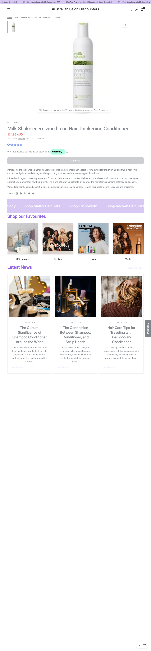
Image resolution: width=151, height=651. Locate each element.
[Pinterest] (25, 193)
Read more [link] (17, 367)
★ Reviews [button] (148, 328)
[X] (21, 193)
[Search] (130, 9)
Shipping (21, 139)
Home (9, 17)
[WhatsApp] (29, 193)
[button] (59, 623)
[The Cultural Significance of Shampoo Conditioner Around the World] (29, 296)
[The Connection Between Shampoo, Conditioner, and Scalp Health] (75, 296)
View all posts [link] (135, 268)
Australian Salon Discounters (75, 9)
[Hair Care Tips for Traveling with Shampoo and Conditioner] (121, 296)
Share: (10, 193)
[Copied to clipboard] (33, 193)
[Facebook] (16, 193)
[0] (141, 9)
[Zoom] (124, 25)
